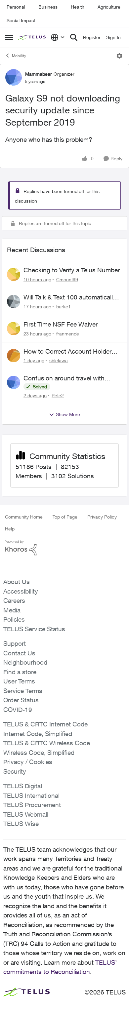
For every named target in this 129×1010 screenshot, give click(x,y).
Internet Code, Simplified (37, 733)
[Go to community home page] (32, 37)
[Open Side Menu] (9, 37)
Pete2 (58, 395)
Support (14, 643)
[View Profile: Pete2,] (13, 382)
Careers (14, 600)
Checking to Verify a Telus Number (71, 270)
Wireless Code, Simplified (38, 752)
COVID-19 (17, 709)
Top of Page (65, 517)
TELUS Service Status (34, 629)
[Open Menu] (119, 55)
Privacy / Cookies (27, 761)
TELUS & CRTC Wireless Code (46, 743)
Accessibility (20, 591)
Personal (16, 7)
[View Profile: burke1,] (13, 301)
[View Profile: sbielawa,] (13, 355)
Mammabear (38, 74)
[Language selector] (57, 37)
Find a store (19, 672)
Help (10, 528)
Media (12, 610)
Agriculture (109, 7)
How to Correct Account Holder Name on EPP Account (67, 352)
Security (14, 771)
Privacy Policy (102, 517)
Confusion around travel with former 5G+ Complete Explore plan (71, 378)
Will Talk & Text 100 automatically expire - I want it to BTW (69, 297)
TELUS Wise (21, 823)
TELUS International (31, 795)
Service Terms (22, 690)
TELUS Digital (22, 786)
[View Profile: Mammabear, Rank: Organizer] (13, 77)
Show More (68, 414)
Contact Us (19, 653)
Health (77, 7)
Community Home (24, 517)
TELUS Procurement (32, 804)
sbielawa (58, 360)
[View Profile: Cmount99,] (13, 274)
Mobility (19, 55)
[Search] (74, 37)
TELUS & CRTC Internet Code (45, 724)
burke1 (63, 306)
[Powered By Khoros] (64, 548)
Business (48, 7)
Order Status (21, 700)
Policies (14, 619)
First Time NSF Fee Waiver (60, 324)
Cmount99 (67, 279)
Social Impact (21, 20)
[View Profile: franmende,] (13, 328)
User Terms (19, 681)
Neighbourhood (25, 662)
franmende (67, 333)
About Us (16, 581)
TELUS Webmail (25, 814)
